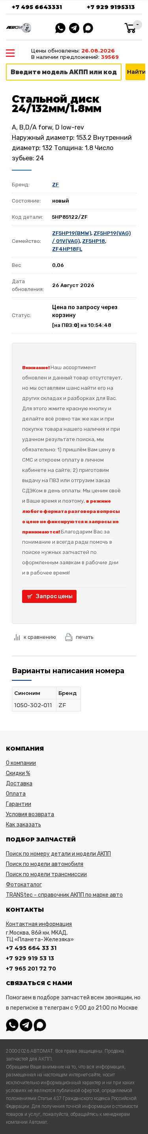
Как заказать (23, 824)
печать (85, 637)
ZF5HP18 (93, 241)
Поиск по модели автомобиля (44, 864)
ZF (55, 185)
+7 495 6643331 (37, 7)
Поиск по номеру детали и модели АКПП (58, 853)
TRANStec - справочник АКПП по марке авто (64, 895)
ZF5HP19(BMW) (71, 233)
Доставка (19, 783)
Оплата (16, 793)
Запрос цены (54, 596)
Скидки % (18, 773)
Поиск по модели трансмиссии (46, 874)
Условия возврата (30, 814)
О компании (21, 763)
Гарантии (18, 804)
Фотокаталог (24, 884)
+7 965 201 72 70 (31, 968)
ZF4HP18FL (67, 249)
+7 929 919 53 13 (30, 958)
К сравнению (40, 637)
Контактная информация (39, 924)
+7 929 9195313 (111, 7)
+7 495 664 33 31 (31, 948)
